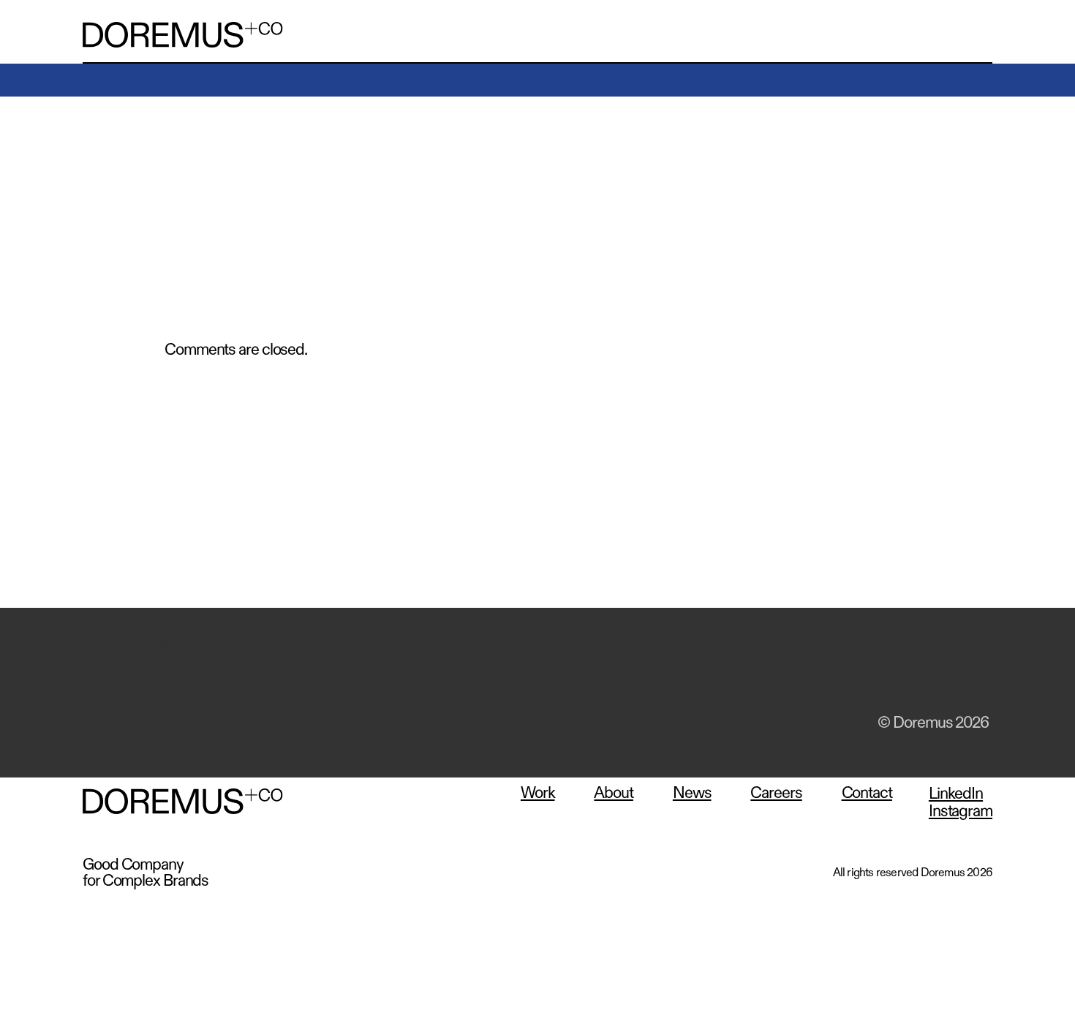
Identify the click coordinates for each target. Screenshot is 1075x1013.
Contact (867, 793)
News (692, 793)
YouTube (936, 675)
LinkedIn (898, 675)
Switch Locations (137, 641)
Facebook (824, 675)
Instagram (973, 675)
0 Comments (200, 190)
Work (538, 793)
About (613, 793)
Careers (775, 793)
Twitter (861, 675)
